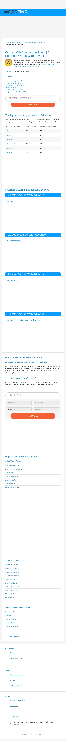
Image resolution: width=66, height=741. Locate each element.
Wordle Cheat (9, 472)
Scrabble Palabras (11, 623)
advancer (9, 135)
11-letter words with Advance (15, 85)
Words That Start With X (12, 590)
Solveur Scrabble (10, 612)
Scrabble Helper (10, 483)
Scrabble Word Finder (12, 465)
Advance (8, 71)
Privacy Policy (14, 716)
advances (9, 139)
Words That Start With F (12, 586)
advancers (9, 148)
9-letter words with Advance (14, 87)
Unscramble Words (11, 480)
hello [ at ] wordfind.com (17, 700)
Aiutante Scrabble (10, 619)
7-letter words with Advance (14, 83)
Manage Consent (15, 724)
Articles (12, 653)
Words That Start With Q (12, 583)
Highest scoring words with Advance (17, 81)
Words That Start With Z (12, 579)
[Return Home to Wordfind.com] (15, 14)
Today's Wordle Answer (12, 487)
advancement (10, 144)
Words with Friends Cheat (13, 469)
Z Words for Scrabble (12, 568)
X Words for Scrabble (12, 572)
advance (9, 131)
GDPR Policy (14, 706)
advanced (9, 152)
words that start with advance (32, 66)
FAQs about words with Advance (16, 92)
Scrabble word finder (16, 675)
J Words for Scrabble (11, 565)
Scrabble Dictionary (11, 476)
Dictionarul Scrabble (11, 626)
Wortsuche (8, 615)
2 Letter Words (9, 594)
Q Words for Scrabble (12, 576)
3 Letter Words (9, 597)
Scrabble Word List (16, 658)
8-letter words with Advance (14, 89)
